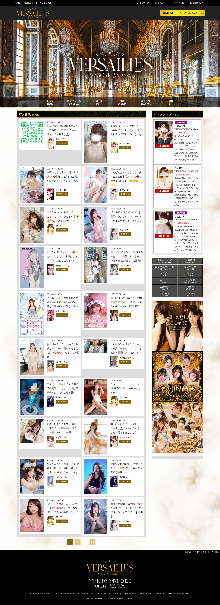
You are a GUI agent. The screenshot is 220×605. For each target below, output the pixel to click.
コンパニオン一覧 (82, 593)
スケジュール (74, 102)
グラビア (150, 593)
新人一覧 (146, 102)
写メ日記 (215, 552)
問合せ (179, 593)
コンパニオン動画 (122, 593)
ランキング (141, 593)
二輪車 (169, 102)
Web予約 (172, 593)
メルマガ (164, 593)
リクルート (162, 3)
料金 (122, 102)
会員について (198, 3)
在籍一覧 (98, 102)
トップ (50, 102)
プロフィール (61, 143)
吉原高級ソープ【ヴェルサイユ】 (197, 552)
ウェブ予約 (144, 3)
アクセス (180, 3)
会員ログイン (40, 593)
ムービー (111, 593)
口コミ (157, 593)
